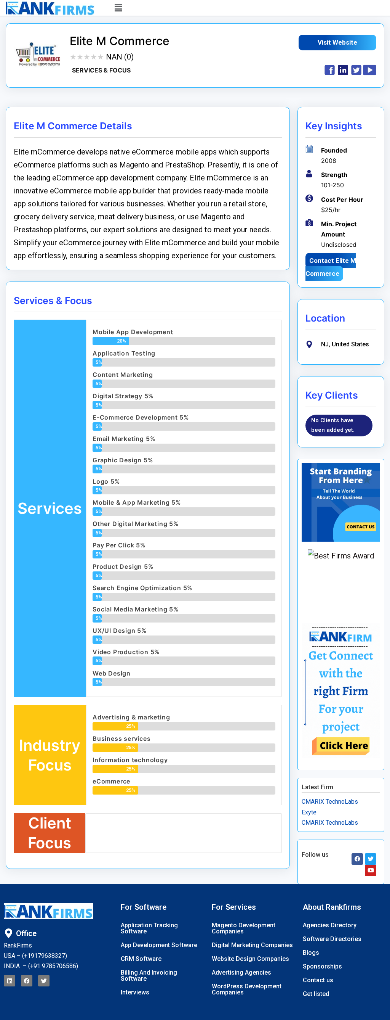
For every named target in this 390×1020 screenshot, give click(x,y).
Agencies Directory (329, 925)
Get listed (316, 993)
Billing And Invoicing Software (149, 975)
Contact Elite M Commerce (330, 267)
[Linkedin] (9, 980)
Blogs (311, 952)
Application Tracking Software (149, 928)
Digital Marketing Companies (252, 945)
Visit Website (337, 42)
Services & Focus (101, 70)
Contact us (318, 980)
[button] (237, 8)
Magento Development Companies (243, 928)
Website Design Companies (250, 958)
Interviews (135, 992)
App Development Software (159, 945)
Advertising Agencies (241, 972)
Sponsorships (322, 966)
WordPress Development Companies (246, 989)
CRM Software (141, 958)
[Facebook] (26, 980)
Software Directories (332, 939)
